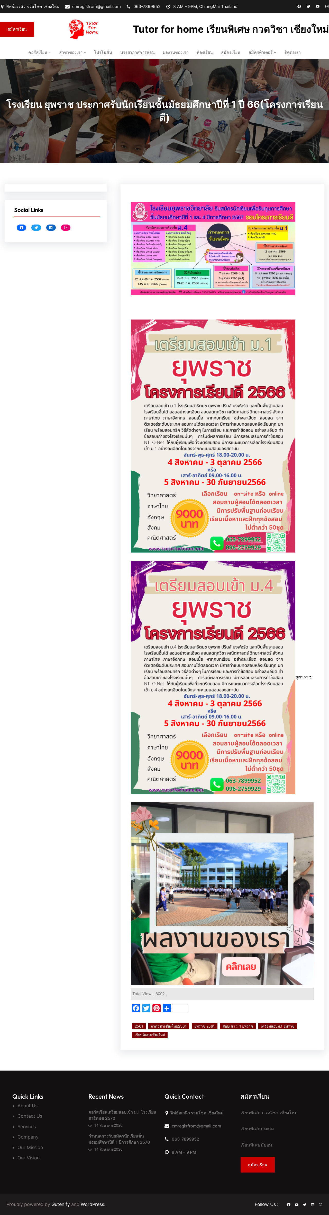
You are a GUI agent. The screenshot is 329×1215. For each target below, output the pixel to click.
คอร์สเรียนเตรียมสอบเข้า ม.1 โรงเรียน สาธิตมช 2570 (122, 1115)
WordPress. (93, 1204)
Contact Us (29, 1116)
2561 (139, 1026)
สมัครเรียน (17, 29)
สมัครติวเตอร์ (261, 52)
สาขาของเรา (71, 52)
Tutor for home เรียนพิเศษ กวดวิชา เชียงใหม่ (231, 29)
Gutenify (61, 1204)
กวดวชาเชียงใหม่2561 (169, 1026)
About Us (27, 1105)
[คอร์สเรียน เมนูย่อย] (49, 52)
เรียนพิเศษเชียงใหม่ (150, 1035)
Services (26, 1126)
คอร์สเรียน (37, 52)
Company (28, 1137)
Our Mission (30, 1147)
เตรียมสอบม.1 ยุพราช (278, 1026)
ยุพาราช (303, 676)
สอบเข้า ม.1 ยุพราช (238, 1026)
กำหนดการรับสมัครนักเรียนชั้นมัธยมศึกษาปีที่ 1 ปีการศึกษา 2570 (119, 1139)
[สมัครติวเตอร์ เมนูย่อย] (275, 52)
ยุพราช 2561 (204, 1026)
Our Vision (28, 1157)
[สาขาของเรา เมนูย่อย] (85, 52)
